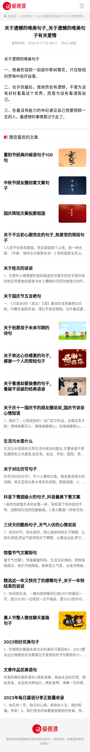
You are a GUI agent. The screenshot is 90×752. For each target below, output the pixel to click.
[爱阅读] (14, 6)
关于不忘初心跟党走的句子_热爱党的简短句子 (44, 237)
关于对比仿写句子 (20, 469)
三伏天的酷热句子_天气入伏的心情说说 (40, 524)
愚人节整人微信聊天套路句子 (26, 620)
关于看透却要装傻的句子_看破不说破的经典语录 (27, 386)
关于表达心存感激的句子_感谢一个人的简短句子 (27, 358)
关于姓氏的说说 (18, 268)
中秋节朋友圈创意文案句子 (26, 185)
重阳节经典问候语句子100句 (28, 157)
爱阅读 (12, 16)
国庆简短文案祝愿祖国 (24, 213)
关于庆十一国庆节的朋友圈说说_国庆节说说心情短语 (44, 410)
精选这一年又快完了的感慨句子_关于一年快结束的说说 (44, 583)
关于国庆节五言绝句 (22, 296)
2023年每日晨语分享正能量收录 (34, 697)
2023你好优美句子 (21, 641)
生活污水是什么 (18, 441)
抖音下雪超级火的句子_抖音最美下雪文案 (42, 496)
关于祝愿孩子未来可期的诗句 (26, 330)
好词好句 (27, 16)
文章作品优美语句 (20, 669)
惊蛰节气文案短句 (20, 552)
